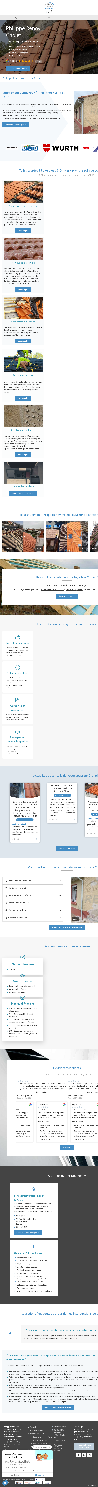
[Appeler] (16, 17)
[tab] (32, 881)
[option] (25, 813)
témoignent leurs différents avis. (14, 686)
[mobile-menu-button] (81, 18)
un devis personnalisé (68, 1338)
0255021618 (21, 1227)
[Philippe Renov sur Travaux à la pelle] (28, 1482)
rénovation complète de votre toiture (19, 115)
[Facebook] (78, 1455)
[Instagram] (89, 1455)
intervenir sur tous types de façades (61, 589)
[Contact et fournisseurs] (49, 17)
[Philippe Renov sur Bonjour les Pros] (37, 1482)
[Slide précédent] (76, 112)
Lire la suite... (41, 1092)
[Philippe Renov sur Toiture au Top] (47, 1482)
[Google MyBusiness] (84, 1455)
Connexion (91, 1485)
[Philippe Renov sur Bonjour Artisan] (19, 1482)
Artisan (12, 970)
